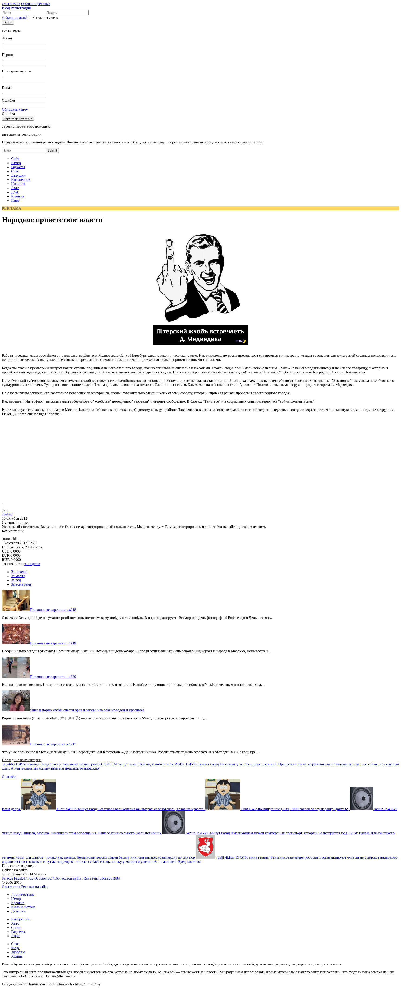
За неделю (19, 572)
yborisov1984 (110, 878)
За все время (21, 584)
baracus (7, 878)
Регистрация (21, 8)
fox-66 (33, 878)
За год (16, 580)
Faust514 (20, 878)
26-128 (7, 514)
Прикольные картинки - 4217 (53, 744)
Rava (87, 878)
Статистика (11, 4)
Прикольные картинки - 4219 (53, 643)
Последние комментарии (21, 760)
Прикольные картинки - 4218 (53, 610)
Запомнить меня (45, 17)
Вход (6, 8)
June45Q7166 (49, 878)
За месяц (18, 576)
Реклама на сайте (34, 887)
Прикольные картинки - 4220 (53, 677)
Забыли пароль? (14, 17)
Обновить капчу (15, 109)
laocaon (66, 878)
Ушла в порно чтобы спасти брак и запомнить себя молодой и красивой (87, 710)
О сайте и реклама (35, 4)
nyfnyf (78, 878)
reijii (95, 878)
